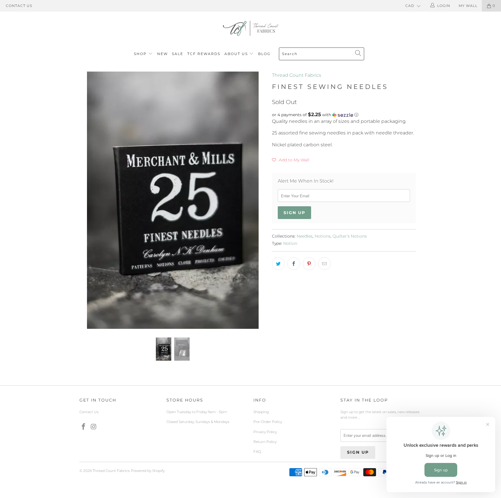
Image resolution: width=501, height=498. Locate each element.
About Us (236, 54)
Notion (290, 243)
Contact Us (19, 5)
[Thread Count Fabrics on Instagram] (94, 427)
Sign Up (294, 212)
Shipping (261, 412)
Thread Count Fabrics (296, 75)
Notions (323, 236)
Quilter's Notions (350, 236)
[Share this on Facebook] (293, 263)
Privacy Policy (265, 432)
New (162, 54)
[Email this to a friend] (324, 263)
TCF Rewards (203, 54)
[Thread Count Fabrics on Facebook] (83, 427)
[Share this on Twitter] (278, 263)
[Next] (256, 200)
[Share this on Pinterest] (309, 263)
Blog (264, 54)
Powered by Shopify (148, 470)
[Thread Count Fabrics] (250, 28)
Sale (177, 54)
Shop (140, 54)
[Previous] (89, 200)
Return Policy (265, 441)
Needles (305, 236)
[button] (344, 115)
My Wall (468, 5)
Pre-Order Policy (267, 421)
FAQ (257, 451)
